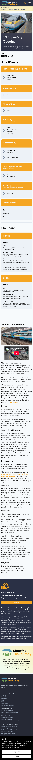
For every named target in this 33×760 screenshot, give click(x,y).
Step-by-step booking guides (8, 733)
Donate (16, 602)
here (26, 505)
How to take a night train (7, 710)
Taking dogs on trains (6, 719)
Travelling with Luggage (7, 717)
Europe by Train (5, 695)
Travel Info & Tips (6, 708)
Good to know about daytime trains (9, 712)
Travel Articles (4, 703)
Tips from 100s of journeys (7, 705)
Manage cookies (16, 751)
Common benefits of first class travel (10, 721)
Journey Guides (4, 696)
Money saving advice (6, 728)
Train (9, 9)
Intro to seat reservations (7, 731)
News (2, 700)
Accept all (16, 756)
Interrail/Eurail (4, 735)
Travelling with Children (6, 714)
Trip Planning (4, 702)
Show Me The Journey (7, 693)
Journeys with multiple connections (9, 726)
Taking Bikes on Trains (6, 716)
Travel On (3, 9)
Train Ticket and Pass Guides (10, 724)
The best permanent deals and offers (10, 729)
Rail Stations (4, 698)
